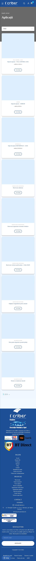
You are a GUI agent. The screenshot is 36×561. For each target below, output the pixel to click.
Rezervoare (17, 479)
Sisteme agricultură (17, 495)
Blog (17, 465)
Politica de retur (21, 558)
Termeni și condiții (28, 555)
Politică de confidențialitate (17, 473)
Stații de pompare (17, 491)
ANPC (28, 558)
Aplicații (18, 463)
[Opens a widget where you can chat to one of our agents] (6, 558)
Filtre (4, 28)
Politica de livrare (17, 471)
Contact (18, 467)
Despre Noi (17, 460)
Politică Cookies (18, 555)
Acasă (3, 13)
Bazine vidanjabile (17, 485)
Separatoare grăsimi (17, 489)
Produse (18, 461)
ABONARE (18, 543)
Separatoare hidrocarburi (18, 487)
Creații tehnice (17, 493)
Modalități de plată (17, 469)
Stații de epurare (18, 481)
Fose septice (17, 483)
